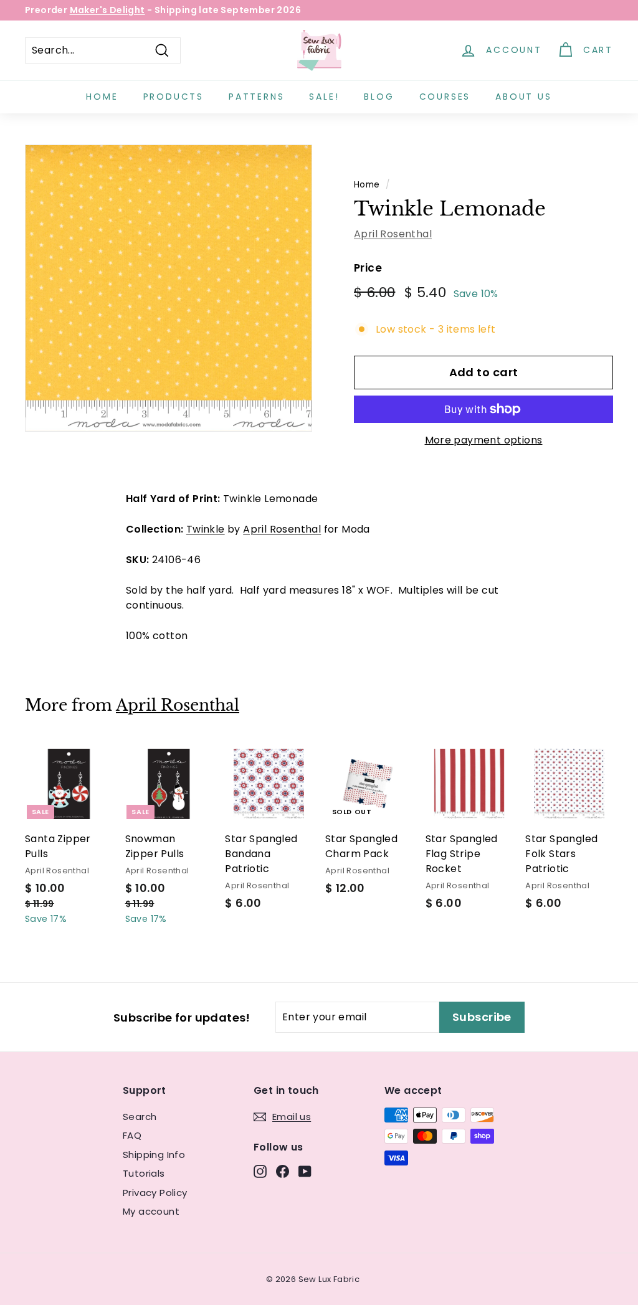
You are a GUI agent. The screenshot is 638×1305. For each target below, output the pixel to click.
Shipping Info (154, 1154)
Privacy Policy (155, 1192)
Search (139, 1116)
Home (102, 96)
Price (368, 267)
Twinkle (205, 529)
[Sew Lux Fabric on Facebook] (282, 1171)
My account (151, 1211)
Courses (445, 96)
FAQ (132, 1135)
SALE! (324, 96)
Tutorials (144, 1173)
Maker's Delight (107, 10)
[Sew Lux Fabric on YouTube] (305, 1171)
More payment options (484, 440)
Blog (379, 96)
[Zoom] (169, 288)
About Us (523, 96)
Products (173, 96)
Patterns (256, 96)
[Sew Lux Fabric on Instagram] (260, 1171)
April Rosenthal (393, 234)
